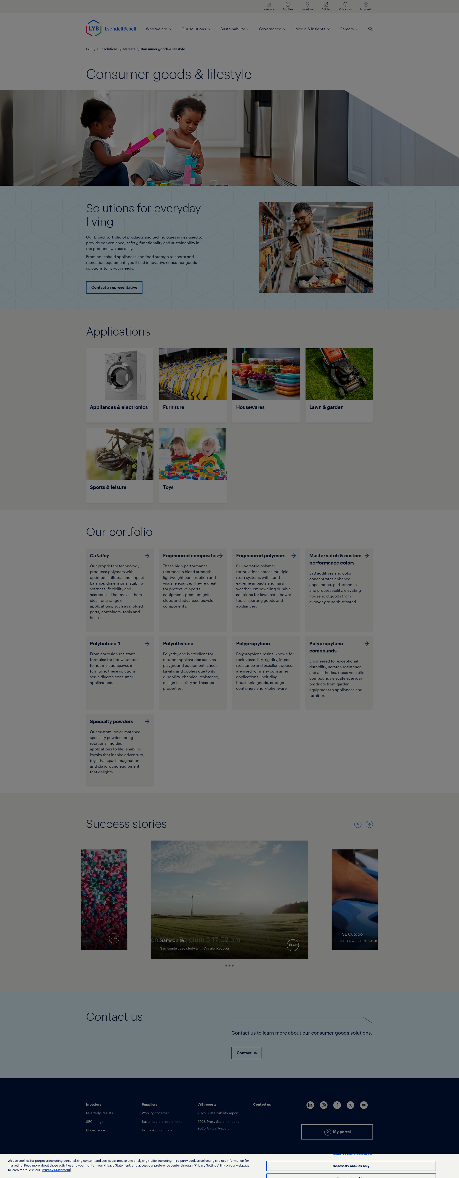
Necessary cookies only (351, 1165)
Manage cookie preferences (351, 1153)
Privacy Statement (56, 1170)
